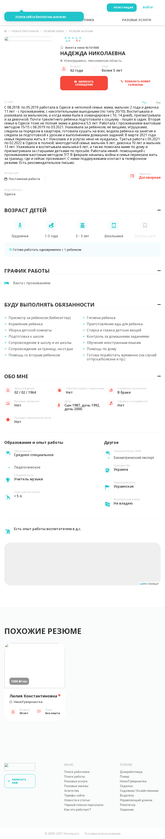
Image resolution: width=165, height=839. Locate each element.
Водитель (127, 795)
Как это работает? (77, 809)
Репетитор (127, 805)
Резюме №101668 (81, 31)
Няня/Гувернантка (133, 781)
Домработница (131, 772)
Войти (148, 7)
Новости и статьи (77, 800)
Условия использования (102, 833)
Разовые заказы (76, 786)
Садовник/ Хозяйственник (139, 790)
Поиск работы (74, 776)
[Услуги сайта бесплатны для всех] (18, 7)
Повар (124, 776)
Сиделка (126, 786)
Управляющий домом (136, 800)
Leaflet (143, 583)
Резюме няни (54, 31)
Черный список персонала (83, 805)
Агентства (71, 790)
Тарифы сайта (74, 795)
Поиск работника (77, 772)
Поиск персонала (25, 31)
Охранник (127, 809)
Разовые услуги (75, 781)
